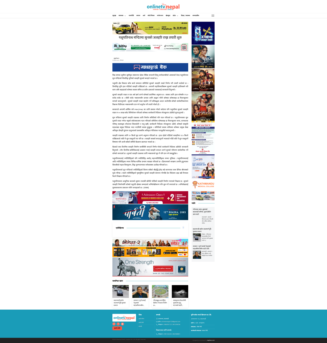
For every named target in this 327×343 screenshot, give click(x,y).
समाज (138, 16)
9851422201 (168, 334)
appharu (116, 58)
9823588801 (176, 334)
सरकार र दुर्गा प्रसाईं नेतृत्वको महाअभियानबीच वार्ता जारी (202, 247)
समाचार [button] (121, 16)
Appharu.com (211, 340)
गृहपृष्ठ (114, 16)
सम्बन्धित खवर (117, 281)
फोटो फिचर (151, 16)
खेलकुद (168, 16)
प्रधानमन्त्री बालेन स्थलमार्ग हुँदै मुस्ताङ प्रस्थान (120, 303)
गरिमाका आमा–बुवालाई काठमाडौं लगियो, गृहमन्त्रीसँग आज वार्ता (202, 212)
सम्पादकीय (196, 16)
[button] (213, 15)
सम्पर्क (140, 326)
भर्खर (193, 203)
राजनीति (131, 16)
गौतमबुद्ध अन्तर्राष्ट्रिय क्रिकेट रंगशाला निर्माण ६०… (160, 303)
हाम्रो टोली (117, 328)
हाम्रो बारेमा (141, 319)
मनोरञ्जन (160, 16)
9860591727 (168, 325)
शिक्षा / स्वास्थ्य (185, 16)
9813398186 (176, 325)
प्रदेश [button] (174, 16)
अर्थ (144, 16)
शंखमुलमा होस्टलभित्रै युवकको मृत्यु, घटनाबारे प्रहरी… (179, 303)
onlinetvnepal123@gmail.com (170, 322)
